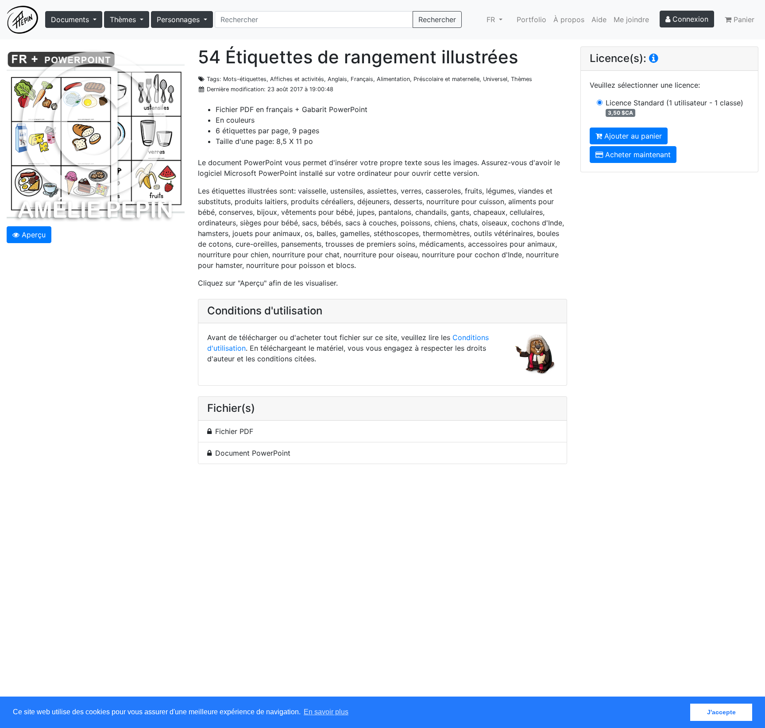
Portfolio (531, 19)
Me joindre (631, 19)
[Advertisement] (382, 585)
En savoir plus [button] (326, 712)
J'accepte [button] (721, 712)
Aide (599, 19)
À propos (568, 19)
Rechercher (437, 19)
